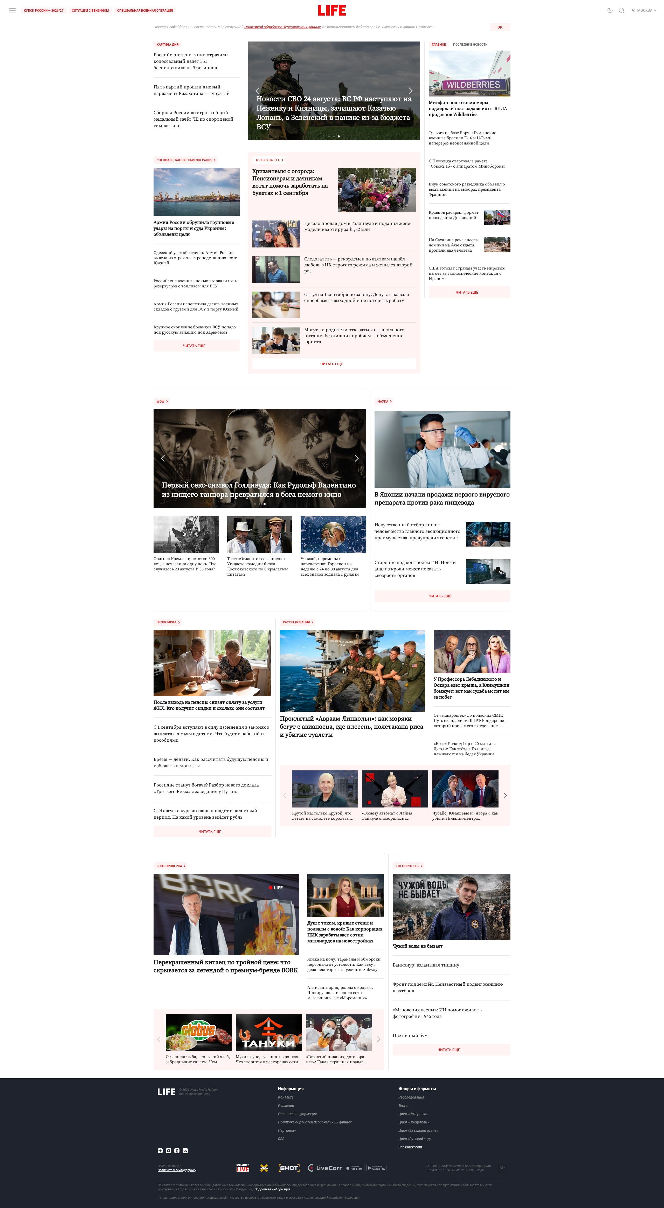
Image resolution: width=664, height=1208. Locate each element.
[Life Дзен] (160, 1150)
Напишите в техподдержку (177, 1170)
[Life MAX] (168, 1150)
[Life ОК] (176, 1150)
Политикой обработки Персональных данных (282, 27)
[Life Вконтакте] (185, 1150)
